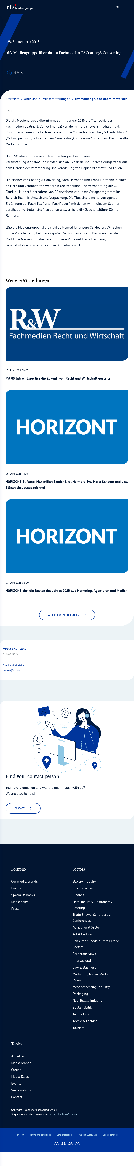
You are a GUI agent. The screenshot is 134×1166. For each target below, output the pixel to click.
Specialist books (23, 894)
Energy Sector (83, 887)
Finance (78, 894)
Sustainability (82, 1007)
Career (16, 1069)
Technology (81, 1013)
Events (16, 887)
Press (15, 908)
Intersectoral (82, 960)
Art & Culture (82, 933)
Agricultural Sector (86, 927)
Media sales (19, 901)
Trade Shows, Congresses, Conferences (92, 917)
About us (17, 1055)
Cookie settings (110, 1134)
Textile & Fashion (85, 1020)
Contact (16, 1096)
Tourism (78, 1027)
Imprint (20, 1134)
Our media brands (24, 881)
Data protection (64, 1134)
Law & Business (84, 967)
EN (117, 7)
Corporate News (84, 953)
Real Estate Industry (87, 1000)
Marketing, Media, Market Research (91, 976)
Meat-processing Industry (91, 986)
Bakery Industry (84, 881)
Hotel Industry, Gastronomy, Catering (93, 904)
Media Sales (20, 1076)
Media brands (21, 1062)
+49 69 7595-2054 (13, 664)
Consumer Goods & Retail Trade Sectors (96, 943)
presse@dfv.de (11, 670)
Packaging (80, 993)
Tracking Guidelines (87, 1134)
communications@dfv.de (62, 1114)
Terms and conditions (40, 1134)
